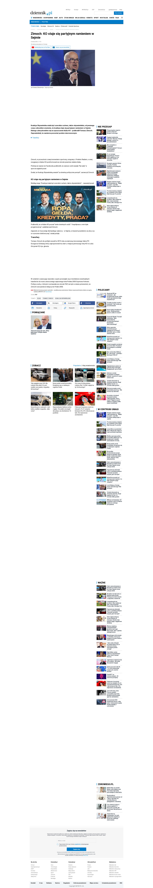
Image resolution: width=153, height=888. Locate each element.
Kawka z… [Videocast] (61, 26)
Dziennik (33, 29)
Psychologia (90, 874)
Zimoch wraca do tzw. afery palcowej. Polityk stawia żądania (40, 332)
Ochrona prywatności (79, 883)
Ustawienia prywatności (109, 883)
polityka (51, 29)
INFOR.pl (68, 9)
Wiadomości (35, 22)
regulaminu (78, 844)
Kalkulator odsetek (113, 872)
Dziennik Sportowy (74, 26)
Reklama (49, 883)
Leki (88, 868)
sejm (39, 298)
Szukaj (119, 13)
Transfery (35, 138)
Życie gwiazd (72, 872)
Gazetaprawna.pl (35, 867)
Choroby (89, 872)
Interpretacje (34, 874)
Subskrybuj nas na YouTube (42, 47)
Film (70, 874)
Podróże (53, 876)
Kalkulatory (112, 862)
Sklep (120, 9)
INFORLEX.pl (85, 9)
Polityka (45, 22)
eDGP (32, 868)
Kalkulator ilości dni (114, 867)
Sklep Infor (33, 876)
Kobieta (70, 865)
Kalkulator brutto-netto (115, 874)
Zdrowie (53, 874)
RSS (121, 883)
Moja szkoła (72, 870)
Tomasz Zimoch (48, 298)
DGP (93, 9)
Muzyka (71, 876)
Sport (52, 872)
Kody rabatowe (72, 867)
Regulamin (66, 883)
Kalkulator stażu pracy (114, 868)
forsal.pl (76, 9)
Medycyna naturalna (92, 870)
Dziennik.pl (54, 862)
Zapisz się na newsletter (62, 47)
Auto (52, 865)
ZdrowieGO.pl (101, 9)
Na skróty (34, 862)
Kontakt (33, 883)
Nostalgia (43, 26)
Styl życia (89, 876)
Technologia (54, 867)
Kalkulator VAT (113, 870)
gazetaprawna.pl (113, 9)
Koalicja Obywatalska (62, 298)
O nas (41, 883)
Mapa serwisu (94, 883)
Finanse (89, 867)
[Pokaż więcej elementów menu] (122, 18)
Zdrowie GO (50, 26)
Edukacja (71, 868)
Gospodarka (54, 868)
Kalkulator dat (112, 865)
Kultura (70, 878)
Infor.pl (32, 865)
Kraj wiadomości (89, 365)
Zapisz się (76, 849)
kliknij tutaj (85, 855)
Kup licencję (48, 291)
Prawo (89, 865)
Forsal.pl (33, 870)
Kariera (57, 883)
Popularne (77, 365)
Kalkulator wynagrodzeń (115, 876)
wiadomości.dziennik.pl (42, 29)
